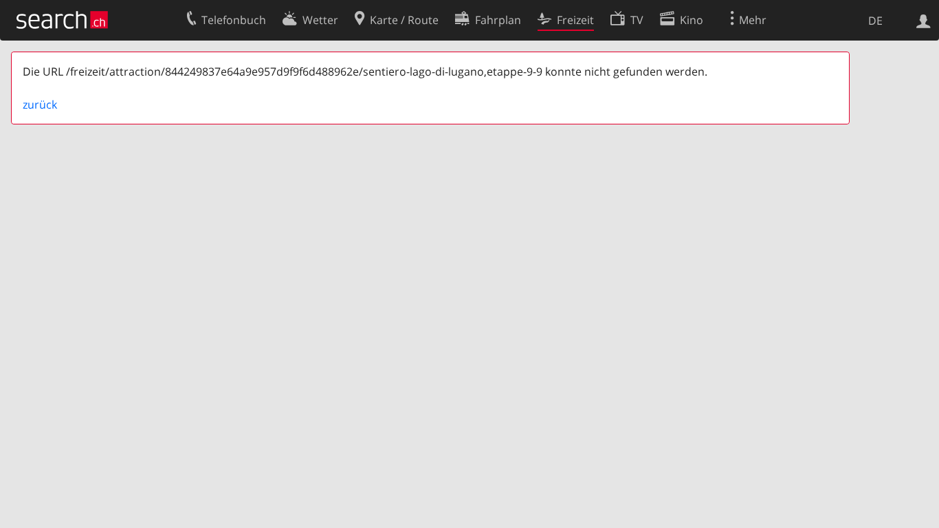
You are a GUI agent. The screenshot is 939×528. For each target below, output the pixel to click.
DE (875, 20)
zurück (40, 104)
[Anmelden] (923, 20)
